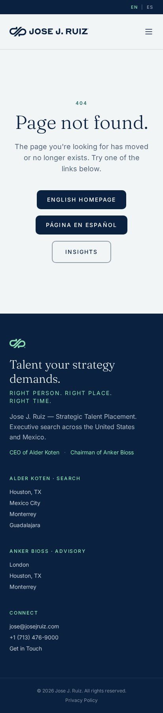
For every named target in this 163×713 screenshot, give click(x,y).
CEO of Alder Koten (34, 452)
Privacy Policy (81, 700)
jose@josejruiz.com (34, 626)
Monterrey (22, 514)
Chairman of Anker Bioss (102, 452)
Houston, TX (25, 491)
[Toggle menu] (149, 32)
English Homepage (81, 199)
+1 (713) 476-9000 (34, 637)
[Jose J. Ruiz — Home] (49, 31)
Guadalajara (24, 525)
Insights (81, 251)
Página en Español (81, 224)
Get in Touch (25, 648)
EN (134, 7)
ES (150, 7)
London (19, 564)
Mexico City (24, 502)
